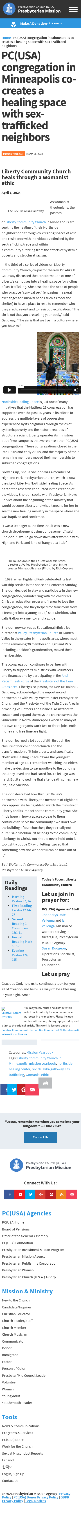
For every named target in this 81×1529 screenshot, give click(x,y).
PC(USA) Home (13, 1222)
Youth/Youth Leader (17, 1402)
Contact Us (40, 1137)
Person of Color (14, 1368)
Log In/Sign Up (13, 1473)
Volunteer (9, 1382)
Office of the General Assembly (25, 1236)
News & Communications (21, 1426)
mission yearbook (42, 1063)
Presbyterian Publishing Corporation (30, 1263)
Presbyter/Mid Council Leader (24, 1375)
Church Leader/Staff (17, 1320)
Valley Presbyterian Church (38, 633)
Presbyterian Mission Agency (23, 1256)
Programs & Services (17, 1432)
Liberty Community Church (25, 222)
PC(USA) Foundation (17, 1243)
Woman (8, 1389)
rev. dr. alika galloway (47, 1069)
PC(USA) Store (13, 1439)
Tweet (13, 1087)
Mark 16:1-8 (22, 941)
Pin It (22, 1087)
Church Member (14, 1327)
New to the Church (16, 1300)
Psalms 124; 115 (20, 955)
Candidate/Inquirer (16, 1307)
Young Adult (11, 1396)
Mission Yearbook (13, 153)
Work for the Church (17, 1446)
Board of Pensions (16, 1229)
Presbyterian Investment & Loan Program (33, 1249)
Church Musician (14, 1334)
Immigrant (10, 1354)
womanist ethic (37, 1074)
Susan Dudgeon (54, 948)
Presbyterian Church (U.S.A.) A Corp (29, 1277)
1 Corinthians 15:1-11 (20, 926)
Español (8, 1460)
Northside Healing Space (20, 401)
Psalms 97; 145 (22, 898)
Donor (7, 1348)
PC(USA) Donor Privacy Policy (36, 1497)
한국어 (7, 1467)
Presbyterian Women (18, 1270)
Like (5, 1087)
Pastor (7, 1361)
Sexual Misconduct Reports (22, 1453)
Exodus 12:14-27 (22, 910)
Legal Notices (35, 1500)
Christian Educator (16, 1314)
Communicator (13, 1341)
